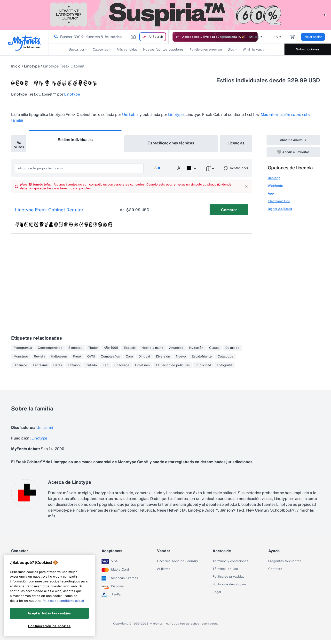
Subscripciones (307, 49)
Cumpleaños (110, 356)
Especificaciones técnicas (171, 143)
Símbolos (75, 348)
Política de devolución (229, 584)
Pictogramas (23, 348)
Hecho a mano (152, 348)
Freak (77, 356)
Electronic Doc (279, 201)
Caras (57, 365)
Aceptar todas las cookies (49, 613)
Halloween (59, 356)
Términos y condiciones (230, 561)
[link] (55, 37)
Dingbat (144, 356)
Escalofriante (202, 356)
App (271, 193)
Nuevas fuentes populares (163, 49)
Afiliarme (163, 569)
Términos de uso (225, 569)
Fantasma (40, 365)
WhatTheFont (252, 49)
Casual (214, 348)
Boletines (142, 365)
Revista (39, 356)
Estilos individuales (75, 139)
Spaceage (121, 365)
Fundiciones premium (205, 49)
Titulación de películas (173, 365)
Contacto (275, 569)
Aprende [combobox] (226, 37)
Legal (217, 592)
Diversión (163, 356)
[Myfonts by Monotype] (24, 42)
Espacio (130, 348)
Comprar (229, 210)
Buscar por (76, 49)
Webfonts (275, 185)
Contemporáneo (50, 348)
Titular (93, 348)
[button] (325, 15)
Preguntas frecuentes (284, 561)
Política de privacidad (228, 577)
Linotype (31, 66)
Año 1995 (111, 348)
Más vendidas (127, 49)
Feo (106, 365)
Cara (129, 356)
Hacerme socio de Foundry (177, 561)
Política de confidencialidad (63, 600)
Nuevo (181, 356)
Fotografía (224, 365)
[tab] (18, 143)
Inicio (16, 66)
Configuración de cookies (49, 626)
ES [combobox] (276, 37)
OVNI (91, 356)
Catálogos (225, 356)
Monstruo (21, 356)
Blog (231, 49)
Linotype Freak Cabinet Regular (49, 210)
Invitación (196, 348)
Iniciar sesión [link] (313, 37)
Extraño (74, 365)
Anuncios (176, 348)
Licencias (236, 143)
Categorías (100, 49)
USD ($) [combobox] (253, 37)
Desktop (274, 178)
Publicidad (203, 365)
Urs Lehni (130, 114)
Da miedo (232, 348)
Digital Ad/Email (280, 209)
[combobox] (108, 37)
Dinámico (20, 365)
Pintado (91, 365)
